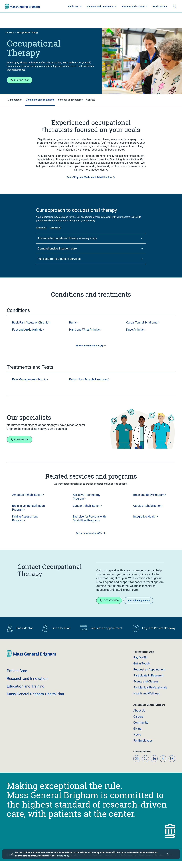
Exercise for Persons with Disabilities (89, 518)
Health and (146, 693)
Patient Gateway (139, 6)
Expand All (41, 227)
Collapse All (55, 227)
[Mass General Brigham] (31, 656)
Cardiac (147, 505)
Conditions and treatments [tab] (40, 99)
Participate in (148, 675)
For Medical (150, 687)
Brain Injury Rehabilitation (28, 507)
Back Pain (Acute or (30, 322)
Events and (145, 681)
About (139, 710)
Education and (25, 686)
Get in (141, 663)
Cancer (86, 505)
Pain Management (29, 379)
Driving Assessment (25, 518)
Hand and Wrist (84, 329)
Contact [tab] (90, 99)
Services (9, 32)
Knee (135, 329)
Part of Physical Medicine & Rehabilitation (89, 177)
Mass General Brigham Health (35, 694)
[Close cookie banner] (167, 854)
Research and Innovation (33, 6)
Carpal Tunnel (141, 322)
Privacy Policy (62, 855)
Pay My (140, 657)
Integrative (144, 516)
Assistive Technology (86, 496)
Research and (27, 678)
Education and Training (58, 6)
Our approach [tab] (15, 99)
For (143, 740)
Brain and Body (148, 494)
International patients (138, 600)
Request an (149, 669)
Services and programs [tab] (70, 99)
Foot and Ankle (27, 329)
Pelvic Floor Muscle (88, 379)
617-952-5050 (21, 80)
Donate (157, 6)
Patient (17, 671)
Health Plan (10, 6)
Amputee (27, 494)
